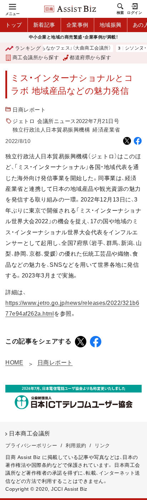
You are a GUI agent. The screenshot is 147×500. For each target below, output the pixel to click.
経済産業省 (106, 130)
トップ (13, 25)
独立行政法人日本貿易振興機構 (51, 130)
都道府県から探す (90, 57)
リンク (102, 445)
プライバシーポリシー (31, 445)
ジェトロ (23, 121)
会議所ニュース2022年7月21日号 (78, 121)
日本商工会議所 (29, 433)
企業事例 (77, 25)
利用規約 (76, 445)
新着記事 (44, 25)
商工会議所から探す (35, 57)
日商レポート (29, 110)
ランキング (28, 48)
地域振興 (111, 25)
